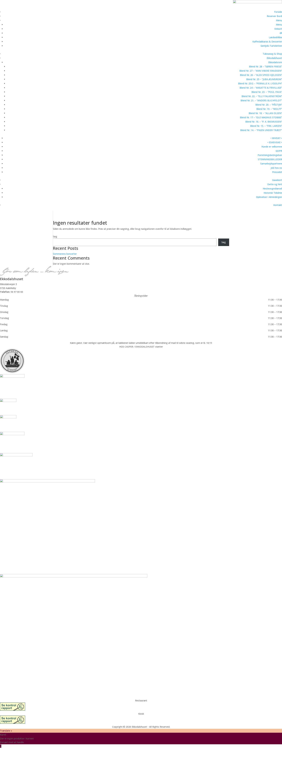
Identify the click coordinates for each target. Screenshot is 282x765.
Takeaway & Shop (272, 53)
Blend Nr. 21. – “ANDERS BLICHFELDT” (261, 100)
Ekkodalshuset (274, 58)
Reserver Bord (274, 16)
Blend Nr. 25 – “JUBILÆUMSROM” (264, 79)
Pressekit (277, 172)
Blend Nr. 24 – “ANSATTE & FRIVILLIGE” (261, 87)
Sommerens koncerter (65, 253)
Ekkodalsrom (275, 62)
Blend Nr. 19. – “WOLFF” (269, 108)
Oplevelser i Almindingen (269, 197)
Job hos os (276, 167)
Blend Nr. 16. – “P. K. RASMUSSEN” (263, 121)
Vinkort (278, 28)
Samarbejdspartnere (271, 163)
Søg (55, 236)
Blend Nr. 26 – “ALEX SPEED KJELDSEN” (261, 75)
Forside (278, 11)
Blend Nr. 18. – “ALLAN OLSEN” (265, 113)
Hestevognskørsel (272, 188)
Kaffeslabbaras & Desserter (267, 41)
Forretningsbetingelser (270, 155)
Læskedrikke (275, 37)
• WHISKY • (276, 138)
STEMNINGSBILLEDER (270, 159)
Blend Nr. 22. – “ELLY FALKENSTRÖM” (262, 96)
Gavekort (277, 180)
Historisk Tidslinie (273, 192)
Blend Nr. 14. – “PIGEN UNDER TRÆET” (261, 130)
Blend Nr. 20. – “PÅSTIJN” (268, 104)
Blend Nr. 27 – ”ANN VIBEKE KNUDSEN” (260, 70)
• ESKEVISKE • (274, 142)
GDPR (279, 150)
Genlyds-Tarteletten (271, 45)
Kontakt (277, 205)
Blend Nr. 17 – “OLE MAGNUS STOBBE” (261, 117)
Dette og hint (274, 184)
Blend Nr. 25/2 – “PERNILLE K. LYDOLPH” (260, 83)
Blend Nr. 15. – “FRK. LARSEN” (266, 125)
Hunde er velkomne (271, 146)
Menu (279, 20)
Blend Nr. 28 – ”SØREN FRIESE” (265, 66)
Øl (281, 33)
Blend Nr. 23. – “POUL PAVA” (266, 91)
